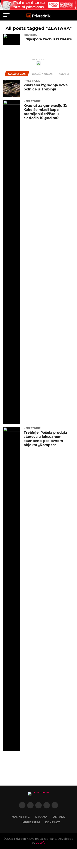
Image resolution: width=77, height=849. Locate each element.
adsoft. (40, 842)
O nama (41, 816)
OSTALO (58, 816)
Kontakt (52, 822)
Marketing (21, 816)
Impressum (31, 822)
